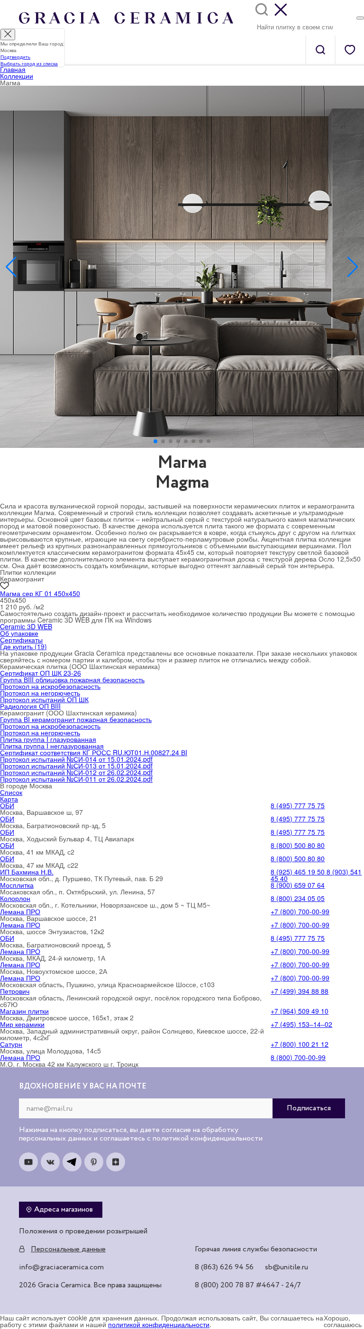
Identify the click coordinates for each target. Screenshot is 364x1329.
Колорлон (15, 898)
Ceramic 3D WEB (26, 626)
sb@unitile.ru (286, 1267)
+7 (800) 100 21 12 (299, 1044)
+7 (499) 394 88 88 (299, 991)
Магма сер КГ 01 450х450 (40, 593)
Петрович (14, 991)
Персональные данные (68, 1249)
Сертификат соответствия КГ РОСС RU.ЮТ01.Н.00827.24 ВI (93, 752)
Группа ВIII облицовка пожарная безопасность (72, 679)
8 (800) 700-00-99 (298, 1057)
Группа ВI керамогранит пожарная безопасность (76, 719)
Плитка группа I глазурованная (48, 739)
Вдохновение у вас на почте (82, 1086)
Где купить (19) (23, 646)
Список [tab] (11, 792)
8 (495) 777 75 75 (298, 805)
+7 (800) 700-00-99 (300, 911)
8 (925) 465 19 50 (298, 871)
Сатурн (11, 1044)
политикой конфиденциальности (158, 1324)
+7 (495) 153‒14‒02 (301, 1024)
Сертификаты (21, 639)
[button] (155, 441)
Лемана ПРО (20, 911)
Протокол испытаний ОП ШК (44, 699)
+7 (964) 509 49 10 (299, 1011)
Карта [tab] (9, 798)
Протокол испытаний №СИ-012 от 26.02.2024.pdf (76, 772)
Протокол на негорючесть (40, 692)
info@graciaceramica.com (61, 1267)
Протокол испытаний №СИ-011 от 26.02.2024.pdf (76, 779)
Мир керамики (22, 1024)
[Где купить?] (360, 18)
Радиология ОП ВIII (30, 706)
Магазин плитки (24, 1011)
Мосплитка (17, 885)
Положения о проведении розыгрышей (83, 1231)
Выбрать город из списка (29, 63)
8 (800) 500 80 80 (298, 845)
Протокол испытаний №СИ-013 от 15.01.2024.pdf (76, 765)
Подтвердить (15, 57)
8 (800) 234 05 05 (298, 898)
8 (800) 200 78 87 (224, 1285)
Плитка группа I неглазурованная (52, 745)
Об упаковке (19, 633)
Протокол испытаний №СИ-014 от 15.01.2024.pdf (76, 759)
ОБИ (7, 805)
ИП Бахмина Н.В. (27, 871)
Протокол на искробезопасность (50, 686)
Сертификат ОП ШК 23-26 (40, 673)
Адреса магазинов (63, 1209)
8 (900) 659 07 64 (298, 885)
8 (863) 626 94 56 (224, 1267)
